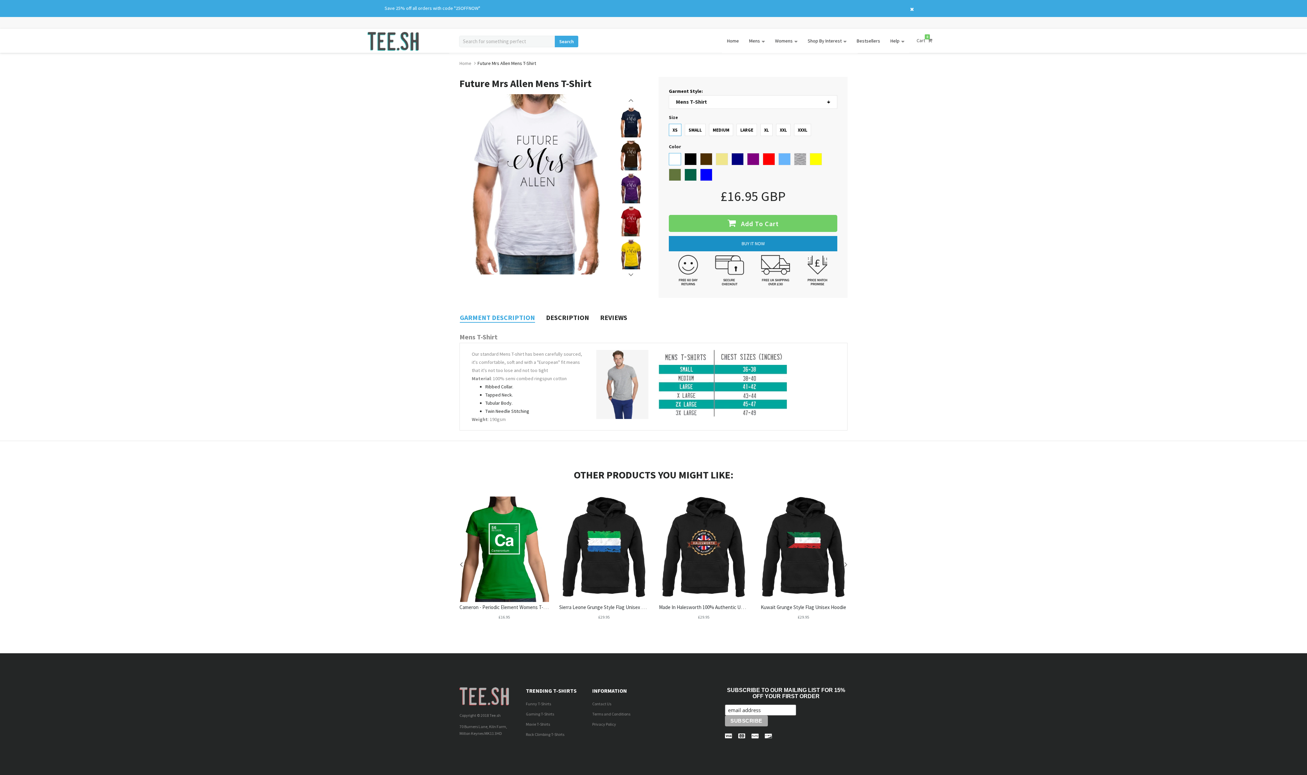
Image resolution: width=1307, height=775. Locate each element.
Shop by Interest (825, 41)
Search (566, 41)
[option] (631, 122)
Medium (721, 130)
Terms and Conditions (611, 714)
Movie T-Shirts (538, 724)
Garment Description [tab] (497, 317)
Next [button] (631, 275)
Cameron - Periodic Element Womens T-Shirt (506, 607)
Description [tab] (567, 317)
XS (675, 130)
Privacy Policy (604, 724)
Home (733, 41)
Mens (754, 41)
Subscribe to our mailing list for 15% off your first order (786, 693)
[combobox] (507, 41)
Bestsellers (868, 41)
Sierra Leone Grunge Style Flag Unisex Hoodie (608, 607)
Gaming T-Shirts (540, 714)
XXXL (802, 130)
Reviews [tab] (613, 317)
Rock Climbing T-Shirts (545, 734)
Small (695, 130)
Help (895, 41)
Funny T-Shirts (538, 703)
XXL (783, 130)
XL (766, 130)
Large (746, 130)
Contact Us (601, 703)
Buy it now (753, 243)
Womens (784, 41)
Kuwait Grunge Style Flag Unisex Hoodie (803, 607)
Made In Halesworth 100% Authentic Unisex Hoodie (713, 607)
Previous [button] (631, 100)
